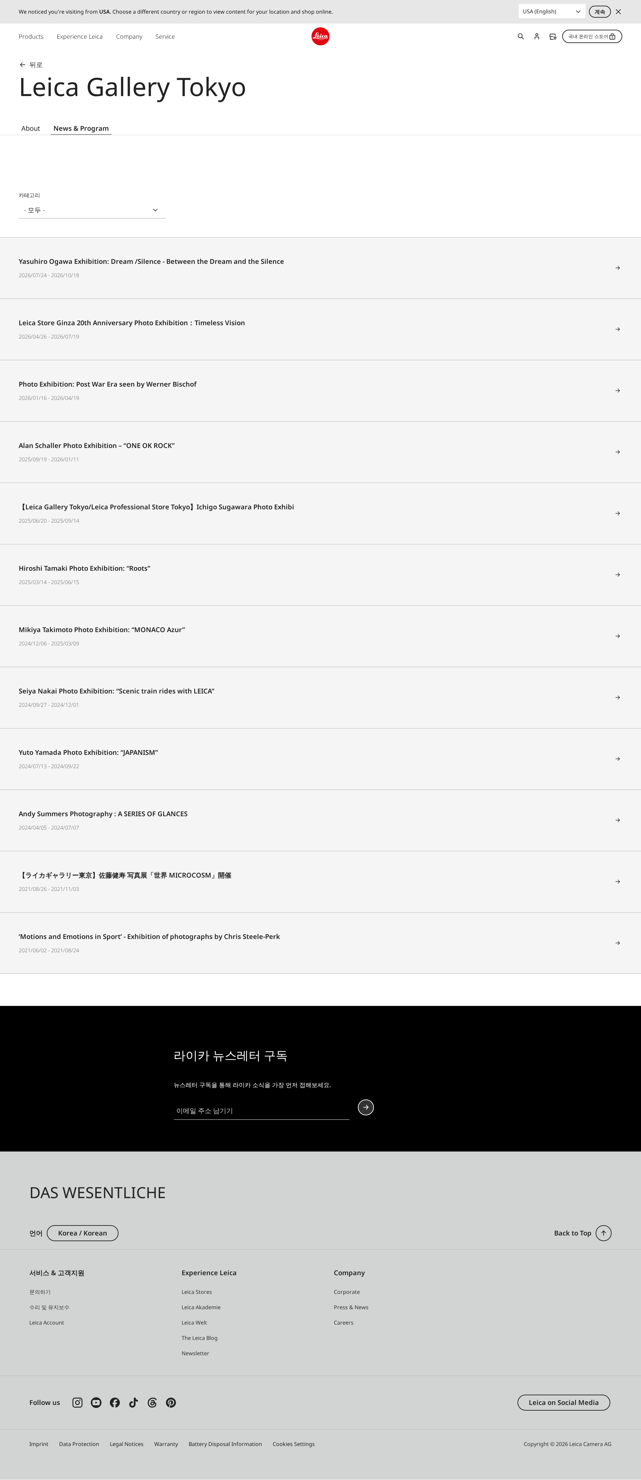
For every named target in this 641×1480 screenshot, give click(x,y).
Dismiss (618, 12)
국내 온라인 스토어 (588, 36)
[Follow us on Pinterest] (171, 1402)
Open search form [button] (520, 36)
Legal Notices (127, 1444)
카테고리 (29, 195)
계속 (600, 11)
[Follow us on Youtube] (96, 1402)
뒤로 (36, 64)
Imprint (38, 1444)
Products (31, 36)
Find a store (553, 36)
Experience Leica (80, 36)
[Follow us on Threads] (152, 1402)
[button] (604, 1233)
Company (129, 36)
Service (165, 36)
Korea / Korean (82, 1233)
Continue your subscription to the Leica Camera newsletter (366, 1107)
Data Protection (79, 1444)
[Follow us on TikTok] (133, 1402)
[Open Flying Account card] (537, 36)
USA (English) (539, 11)
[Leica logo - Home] (320, 36)
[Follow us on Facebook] (115, 1402)
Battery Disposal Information (225, 1444)
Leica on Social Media (564, 1402)
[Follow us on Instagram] (77, 1402)
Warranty (166, 1444)
